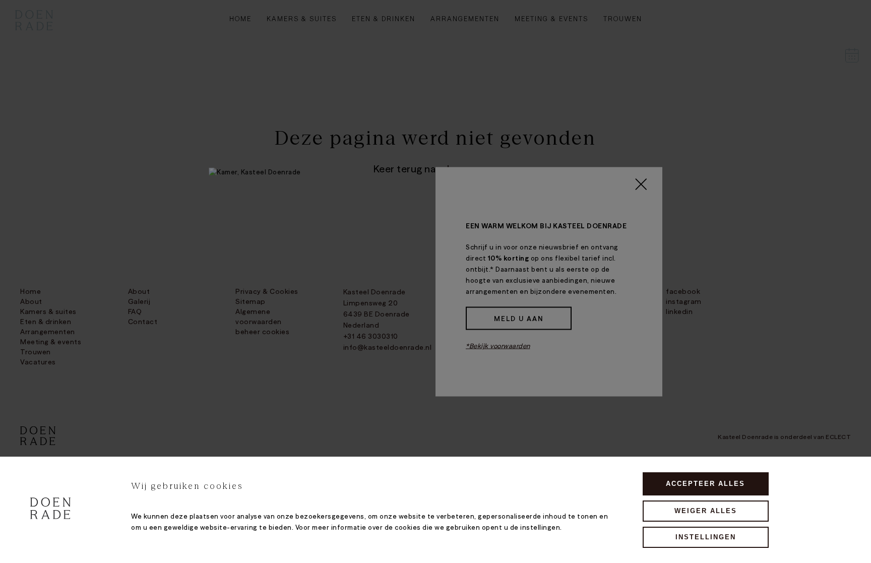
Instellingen (705, 537)
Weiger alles (705, 511)
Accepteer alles (705, 483)
